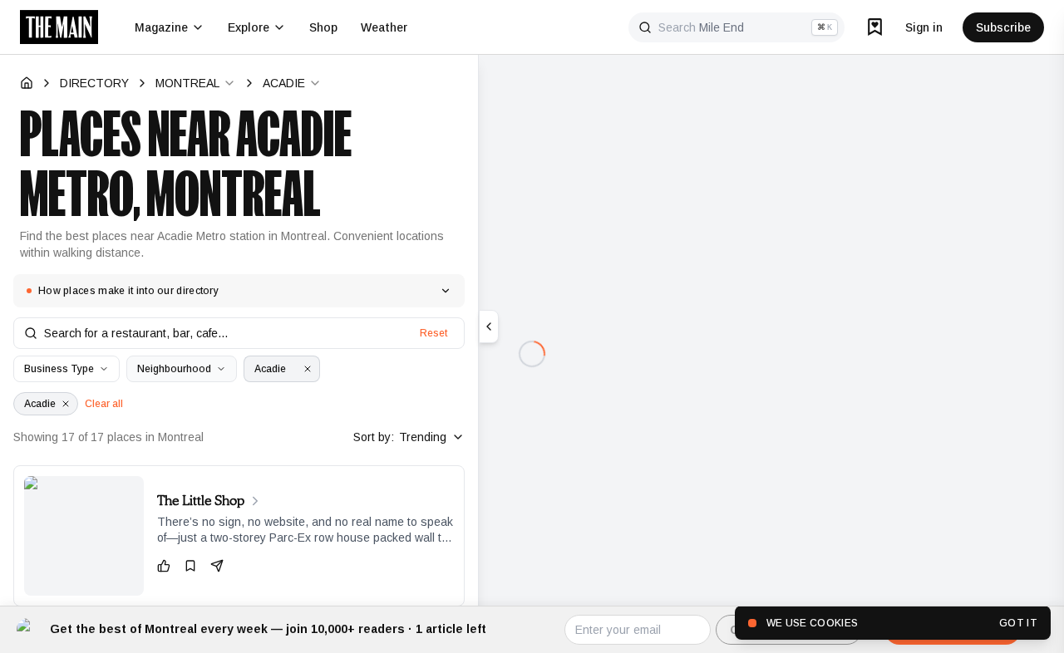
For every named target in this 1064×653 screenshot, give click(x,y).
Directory (94, 83)
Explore (248, 27)
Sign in (924, 27)
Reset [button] (433, 333)
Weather (384, 27)
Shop (323, 27)
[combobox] (195, 83)
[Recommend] (163, 565)
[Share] (217, 565)
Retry (532, 388)
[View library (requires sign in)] (874, 27)
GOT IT (1018, 623)
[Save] (190, 565)
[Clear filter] (308, 369)
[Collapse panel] (489, 326)
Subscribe (1003, 27)
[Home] (26, 83)
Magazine (161, 27)
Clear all (104, 404)
